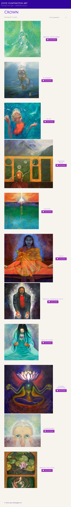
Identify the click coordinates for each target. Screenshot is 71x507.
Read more (52, 39)
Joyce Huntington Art (14, 3)
